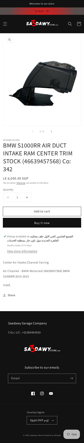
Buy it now (42, 223)
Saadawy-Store (36, 435)
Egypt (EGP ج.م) (39, 420)
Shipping (21, 183)
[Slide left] (32, 131)
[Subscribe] (71, 378)
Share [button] (11, 295)
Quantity (8, 189)
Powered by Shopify (52, 435)
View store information (22, 251)
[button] (5, 23)
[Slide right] (51, 131)
